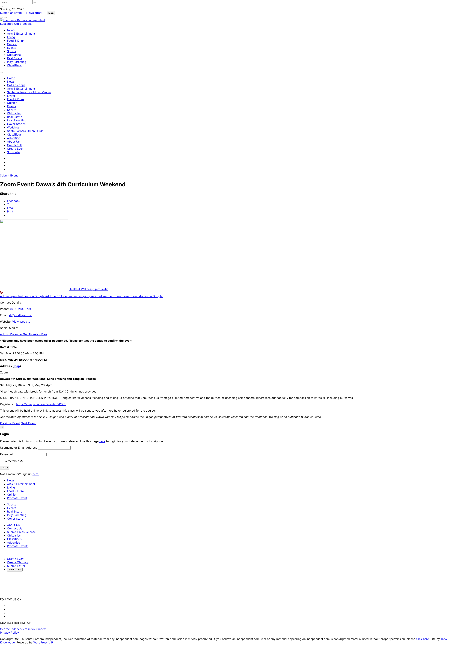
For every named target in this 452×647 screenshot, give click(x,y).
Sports (11, 51)
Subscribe (7, 23)
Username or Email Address (18, 447)
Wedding (13, 127)
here (102, 441)
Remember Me (14, 461)
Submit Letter (16, 566)
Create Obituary (17, 562)
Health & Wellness (81, 289)
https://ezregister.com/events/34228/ (41, 404)
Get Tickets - (35, 334)
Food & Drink (15, 40)
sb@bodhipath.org (21, 315)
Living (11, 37)
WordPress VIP (43, 642)
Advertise (13, 138)
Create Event (16, 148)
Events (11, 47)
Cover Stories (16, 124)
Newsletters (34, 12)
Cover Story (15, 518)
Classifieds (14, 65)
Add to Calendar (11, 334)
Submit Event (9, 175)
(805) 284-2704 (20, 309)
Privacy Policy (9, 632)
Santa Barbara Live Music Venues (29, 92)
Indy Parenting (16, 62)
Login (50, 13)
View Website (21, 321)
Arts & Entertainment (21, 33)
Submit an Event (11, 12)
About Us (13, 141)
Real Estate (14, 58)
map (17, 366)
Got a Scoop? (23, 23)
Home (11, 78)
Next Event (28, 423)
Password (6, 454)
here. (35, 474)
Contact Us (14, 145)
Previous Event (10, 423)
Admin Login (14, 569)
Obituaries (14, 54)
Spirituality (100, 289)
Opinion (12, 44)
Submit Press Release (21, 532)
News (10, 30)
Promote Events (17, 546)
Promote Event (17, 498)
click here (422, 639)
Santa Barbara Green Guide (25, 131)
